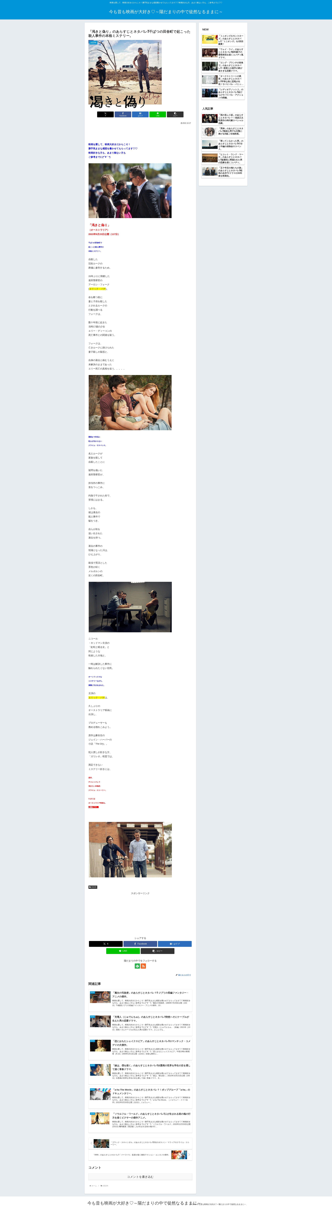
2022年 (93, 887)
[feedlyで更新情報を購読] (137, 966)
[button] (175, 114)
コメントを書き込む (140, 1176)
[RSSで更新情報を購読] (143, 966)
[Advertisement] (140, 132)
